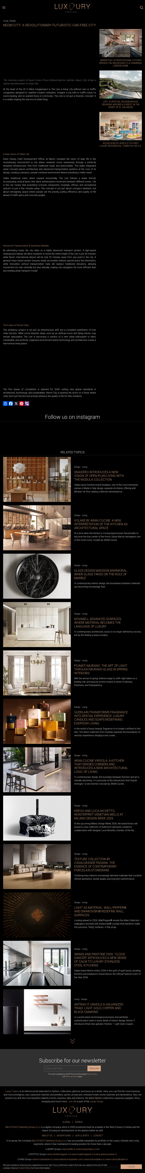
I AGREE (131, 1167)
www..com (88, 1149)
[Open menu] (4, 8)
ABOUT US (47, 1135)
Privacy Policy (92, 1074)
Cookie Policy (24, 1168)
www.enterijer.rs (42, 1159)
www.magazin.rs (58, 1154)
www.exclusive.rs (106, 1154)
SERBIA (79, 1122)
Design (13, 21)
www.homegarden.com (68, 1159)
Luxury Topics (12, 1091)
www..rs (68, 1149)
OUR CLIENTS (82, 1135)
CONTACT (98, 1135)
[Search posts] (141, 8)
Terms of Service (72, 1076)
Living (5, 21)
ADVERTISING (64, 1135)
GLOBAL (66, 1122)
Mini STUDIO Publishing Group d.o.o (23, 1127)
